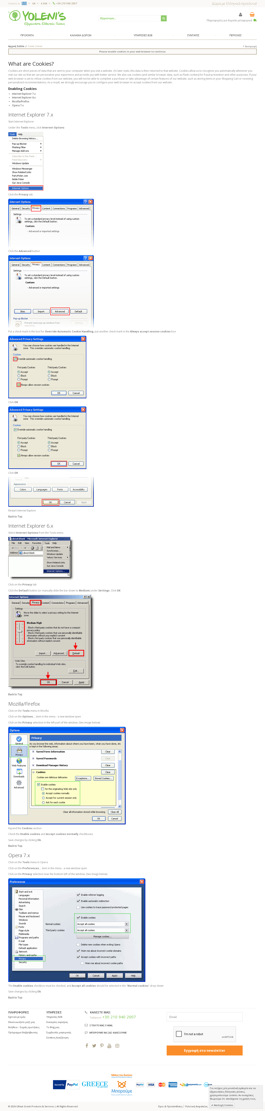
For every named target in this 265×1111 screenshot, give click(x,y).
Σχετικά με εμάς (16, 1016)
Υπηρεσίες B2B (54, 1016)
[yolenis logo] (37, 18)
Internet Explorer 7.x (24, 94)
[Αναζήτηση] (164, 18)
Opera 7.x (18, 105)
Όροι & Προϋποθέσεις (170, 1106)
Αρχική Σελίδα (16, 46)
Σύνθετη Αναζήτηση (57, 1037)
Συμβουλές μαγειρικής (58, 1032)
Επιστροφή (251, 46)
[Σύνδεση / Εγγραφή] (240, 14)
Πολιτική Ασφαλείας (196, 1106)
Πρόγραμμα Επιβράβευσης (23, 1032)
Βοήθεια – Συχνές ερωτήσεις (24, 1027)
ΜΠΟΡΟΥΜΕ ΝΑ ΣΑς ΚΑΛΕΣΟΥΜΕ (108, 1032)
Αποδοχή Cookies (223, 1105)
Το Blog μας (52, 1027)
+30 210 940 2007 (66, 3)
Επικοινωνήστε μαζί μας (21, 1022)
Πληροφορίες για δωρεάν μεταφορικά (230, 20)
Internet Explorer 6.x (24, 97)
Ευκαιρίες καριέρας (57, 1022)
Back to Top (15, 516)
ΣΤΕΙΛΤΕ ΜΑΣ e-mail (101, 1025)
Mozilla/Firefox (20, 101)
